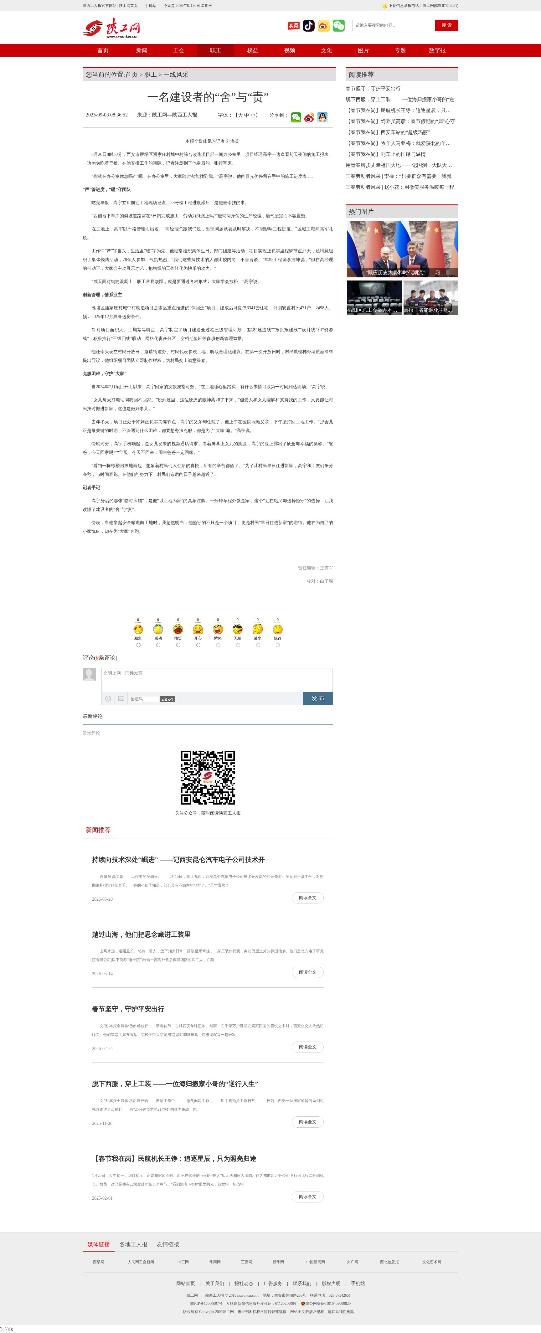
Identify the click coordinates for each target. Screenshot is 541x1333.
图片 (363, 50)
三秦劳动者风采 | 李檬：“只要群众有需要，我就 (398, 176)
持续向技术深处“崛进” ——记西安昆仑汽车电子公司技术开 (178, 859)
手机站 (150, 5)
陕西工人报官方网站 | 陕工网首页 (110, 5)
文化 (326, 50)
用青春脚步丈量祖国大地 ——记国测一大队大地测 (400, 165)
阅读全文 (308, 897)
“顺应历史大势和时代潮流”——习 (403, 272)
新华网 (278, 1262)
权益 (252, 50)
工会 (178, 50)
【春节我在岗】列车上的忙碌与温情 (386, 154)
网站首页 (185, 1283)
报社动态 (243, 1283)
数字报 (437, 50)
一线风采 (175, 74)
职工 (215, 50)
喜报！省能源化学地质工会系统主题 (431, 310)
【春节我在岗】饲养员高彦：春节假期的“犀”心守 (400, 121)
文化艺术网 (431, 1262)
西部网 (98, 1262)
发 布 (318, 698)
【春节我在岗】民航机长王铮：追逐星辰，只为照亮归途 (174, 1158)
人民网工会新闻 (141, 1262)
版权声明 (331, 1283)
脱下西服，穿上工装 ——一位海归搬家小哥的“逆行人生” (175, 1084)
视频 (289, 50)
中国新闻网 (315, 1262)
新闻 (141, 50)
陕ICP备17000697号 (206, 1303)
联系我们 (302, 1283)
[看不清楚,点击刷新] (167, 699)
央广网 (352, 1262)
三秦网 (246, 1262)
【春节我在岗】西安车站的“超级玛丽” (388, 132)
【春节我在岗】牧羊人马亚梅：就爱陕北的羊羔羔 (400, 143)
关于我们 (214, 1283)
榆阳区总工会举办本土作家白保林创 (374, 310)
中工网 (183, 1262)
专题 (400, 50)
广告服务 (273, 1283)
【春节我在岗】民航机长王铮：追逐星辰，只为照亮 (400, 110)
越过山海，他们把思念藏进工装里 (141, 934)
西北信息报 (389, 1262)
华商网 (215, 1262)
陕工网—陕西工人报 (174, 114)
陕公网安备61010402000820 (328, 1303)
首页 (103, 50)
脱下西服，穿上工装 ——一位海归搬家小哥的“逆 (400, 99)
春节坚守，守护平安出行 (128, 1009)
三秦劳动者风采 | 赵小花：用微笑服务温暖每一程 (400, 187)
